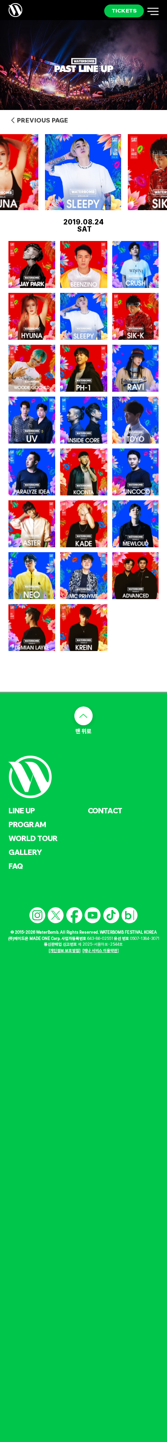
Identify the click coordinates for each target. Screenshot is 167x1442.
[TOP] (83, 715)
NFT (95, 852)
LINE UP (21, 810)
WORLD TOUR (33, 838)
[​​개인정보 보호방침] (65, 950)
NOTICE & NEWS (116, 824)
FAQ (15, 866)
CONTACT (105, 810)
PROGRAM (27, 824)
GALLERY (25, 852)
